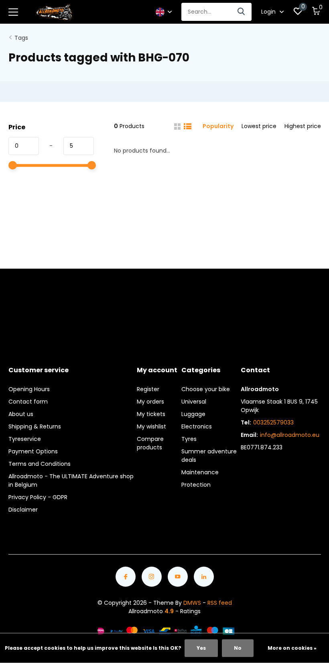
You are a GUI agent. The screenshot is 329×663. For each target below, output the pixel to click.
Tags (21, 38)
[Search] (242, 12)
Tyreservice (24, 439)
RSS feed (219, 603)
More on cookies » (292, 648)
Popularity (218, 126)
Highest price (302, 126)
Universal (193, 402)
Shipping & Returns (34, 426)
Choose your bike (205, 389)
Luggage (193, 414)
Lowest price (259, 126)
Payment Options (33, 451)
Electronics (196, 426)
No (238, 648)
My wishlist (151, 426)
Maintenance (200, 472)
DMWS (192, 603)
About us (20, 414)
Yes (201, 648)
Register (148, 389)
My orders (150, 402)
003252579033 (273, 422)
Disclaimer (23, 510)
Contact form (28, 402)
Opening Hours (29, 389)
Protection (196, 485)
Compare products (150, 443)
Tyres (189, 439)
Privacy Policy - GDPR (37, 497)
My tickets (151, 414)
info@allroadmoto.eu (289, 435)
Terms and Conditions (39, 464)
